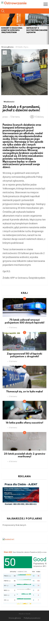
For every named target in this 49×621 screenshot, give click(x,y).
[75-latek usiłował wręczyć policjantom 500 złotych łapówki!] (24, 307)
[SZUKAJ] (2, 11)
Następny (47, 29)
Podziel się (5, 52)
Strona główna (15, 618)
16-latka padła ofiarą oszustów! (24, 422)
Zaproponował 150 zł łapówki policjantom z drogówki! (24, 355)
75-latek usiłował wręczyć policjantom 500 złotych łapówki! (24, 321)
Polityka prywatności (32, 618)
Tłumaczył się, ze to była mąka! (24, 391)
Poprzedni (1, 29)
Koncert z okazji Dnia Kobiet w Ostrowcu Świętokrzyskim (11, 30)
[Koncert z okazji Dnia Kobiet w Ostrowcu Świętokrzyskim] (12, 20)
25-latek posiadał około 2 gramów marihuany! (24, 455)
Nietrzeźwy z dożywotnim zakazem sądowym (36, 30)
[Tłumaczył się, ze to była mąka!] (24, 377)
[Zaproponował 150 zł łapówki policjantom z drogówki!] (24, 341)
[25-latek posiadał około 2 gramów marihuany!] (24, 441)
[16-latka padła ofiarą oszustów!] (24, 410)
